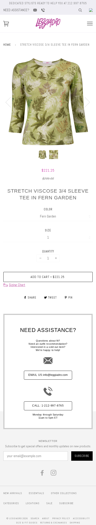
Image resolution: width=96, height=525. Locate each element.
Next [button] (84, 102)
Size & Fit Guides (26, 522)
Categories (11, 503)
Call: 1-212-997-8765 (48, 405)
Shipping (75, 522)
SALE (49, 503)
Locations (33, 503)
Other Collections (64, 493)
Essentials (36, 493)
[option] (48, 102)
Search (35, 518)
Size (48, 230)
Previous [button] (11, 102)
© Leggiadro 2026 (17, 518)
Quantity (48, 251)
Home (7, 45)
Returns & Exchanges (53, 522)
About (45, 518)
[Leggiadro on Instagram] (54, 474)
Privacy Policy (61, 518)
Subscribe (66, 503)
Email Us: (48, 375)
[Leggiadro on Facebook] (42, 474)
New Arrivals (12, 493)
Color (48, 209)
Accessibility (81, 518)
